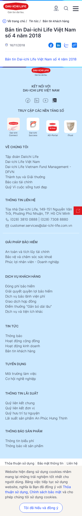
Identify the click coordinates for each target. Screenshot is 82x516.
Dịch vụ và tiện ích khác (24, 311)
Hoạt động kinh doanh (22, 346)
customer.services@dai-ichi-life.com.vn (40, 225)
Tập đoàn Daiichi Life (21, 156)
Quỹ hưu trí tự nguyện (22, 413)
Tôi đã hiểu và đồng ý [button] (41, 508)
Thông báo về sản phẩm (24, 446)
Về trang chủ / (17, 21)
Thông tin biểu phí (19, 441)
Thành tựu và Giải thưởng (25, 177)
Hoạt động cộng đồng (22, 341)
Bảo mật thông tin (50, 463)
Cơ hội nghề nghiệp (20, 379)
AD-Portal (53, 135)
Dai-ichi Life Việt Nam (22, 162)
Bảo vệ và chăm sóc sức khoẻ (28, 257)
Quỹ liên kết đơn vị (20, 408)
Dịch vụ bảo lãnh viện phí (25, 296)
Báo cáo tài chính (18, 182)
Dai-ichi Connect (13, 134)
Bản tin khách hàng (56, 21)
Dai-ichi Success (33, 134)
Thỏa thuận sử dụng (19, 463)
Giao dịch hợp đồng (20, 301)
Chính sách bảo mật (45, 492)
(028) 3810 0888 (23, 219)
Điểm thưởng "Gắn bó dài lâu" (28, 306)
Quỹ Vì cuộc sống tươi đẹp (26, 187)
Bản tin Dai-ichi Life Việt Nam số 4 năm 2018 (41, 59)
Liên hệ (72, 463)
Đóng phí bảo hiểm (20, 286)
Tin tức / (35, 21)
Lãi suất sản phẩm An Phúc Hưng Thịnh (36, 418)
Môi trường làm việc (21, 373)
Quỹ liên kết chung (20, 403)
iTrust (70, 135)
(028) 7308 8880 (54, 219)
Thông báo (13, 336)
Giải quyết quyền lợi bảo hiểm (29, 291)
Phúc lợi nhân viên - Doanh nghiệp (32, 262)
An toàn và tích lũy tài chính (27, 252)
